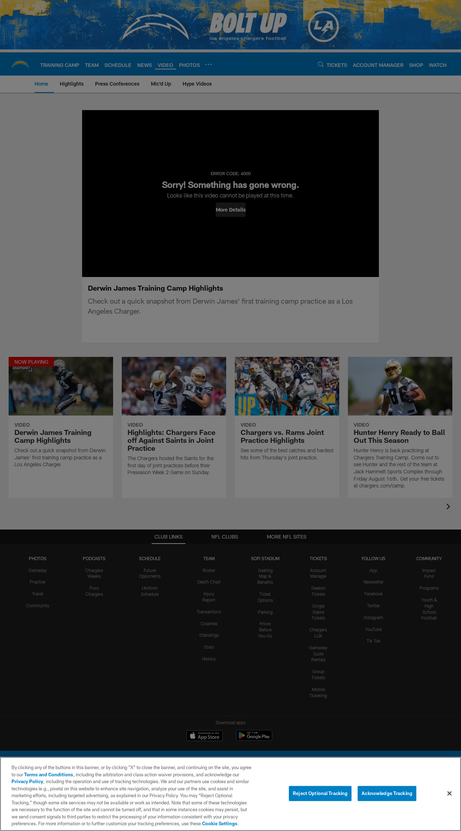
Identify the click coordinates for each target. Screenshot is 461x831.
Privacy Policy (27, 781)
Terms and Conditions (48, 774)
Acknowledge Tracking (387, 793)
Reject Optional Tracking (320, 793)
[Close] (449, 794)
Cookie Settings (219, 823)
